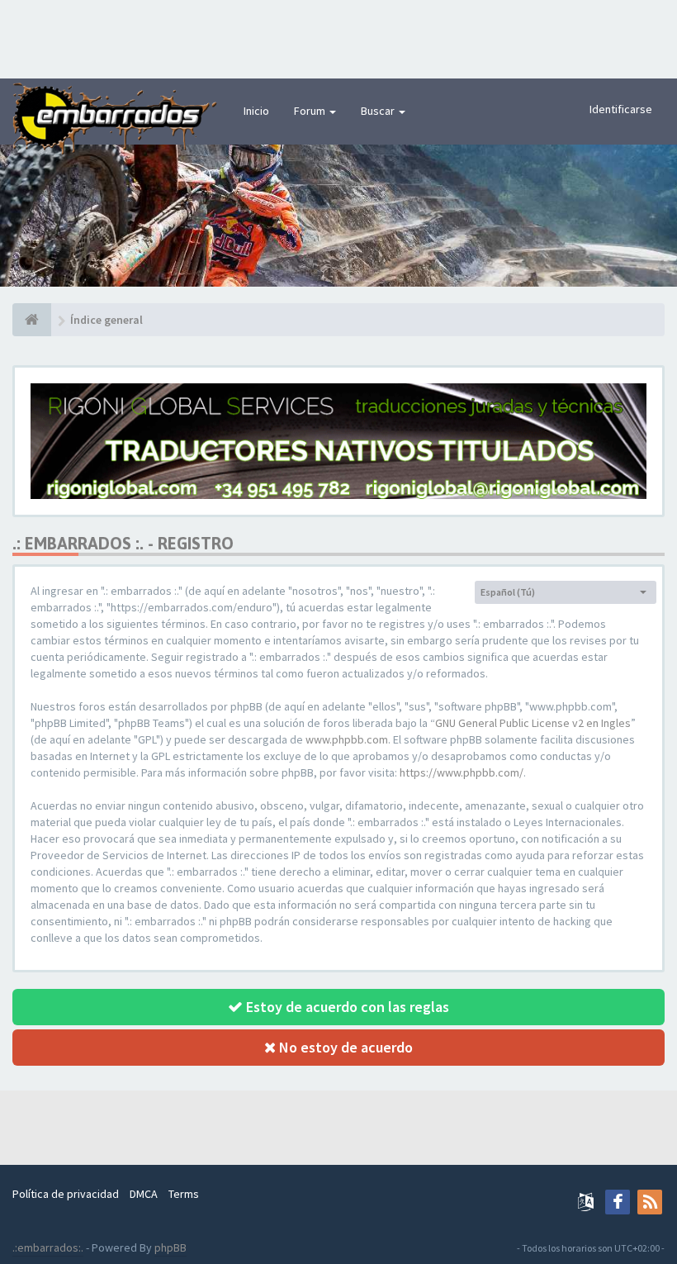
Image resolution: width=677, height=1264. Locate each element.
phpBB (170, 1247)
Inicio (256, 110)
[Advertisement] (338, 37)
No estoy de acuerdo (344, 1047)
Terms (183, 1193)
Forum (311, 110)
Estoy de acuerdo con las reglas (346, 1006)
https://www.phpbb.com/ (461, 772)
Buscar (379, 110)
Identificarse (620, 109)
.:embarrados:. (47, 1247)
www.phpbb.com (346, 739)
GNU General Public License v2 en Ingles (533, 722)
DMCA (144, 1193)
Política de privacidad (65, 1193)
